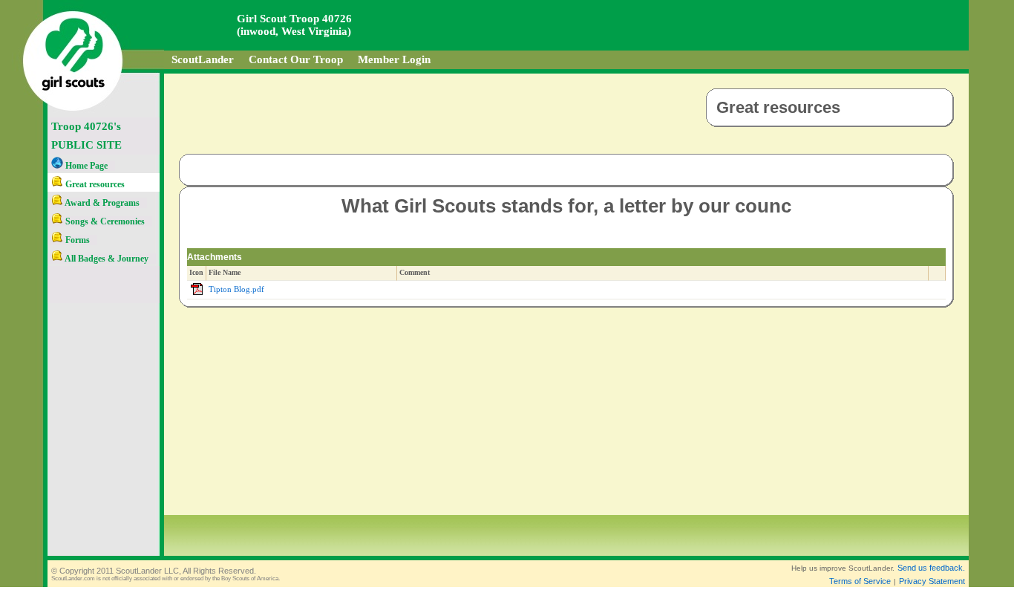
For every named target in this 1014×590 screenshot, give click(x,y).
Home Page (85, 166)
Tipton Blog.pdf (236, 289)
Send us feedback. (931, 567)
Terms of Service (860, 581)
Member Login (394, 59)
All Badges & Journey (105, 258)
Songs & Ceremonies (104, 221)
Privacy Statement (932, 581)
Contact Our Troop (296, 59)
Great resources (94, 184)
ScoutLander (202, 59)
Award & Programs (101, 203)
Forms (76, 240)
